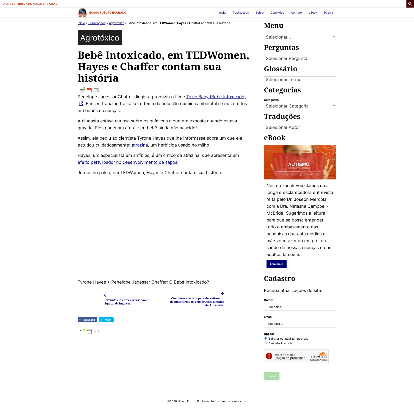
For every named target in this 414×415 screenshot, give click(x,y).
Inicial (222, 12)
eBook (313, 12)
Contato (296, 12)
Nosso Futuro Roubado (107, 12)
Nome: (268, 300)
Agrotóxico (116, 23)
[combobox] (300, 37)
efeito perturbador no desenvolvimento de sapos (127, 162)
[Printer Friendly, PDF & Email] (164, 90)
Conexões (277, 12)
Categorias (271, 99)
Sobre (260, 12)
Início (81, 23)
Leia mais (276, 264)
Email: (268, 316)
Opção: (269, 333)
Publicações (241, 12)
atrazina (140, 145)
